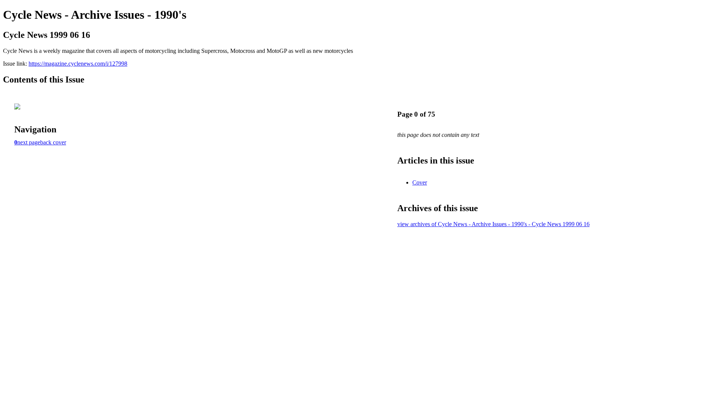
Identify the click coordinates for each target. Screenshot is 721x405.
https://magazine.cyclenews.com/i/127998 (78, 63)
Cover (419, 182)
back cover (53, 142)
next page (28, 142)
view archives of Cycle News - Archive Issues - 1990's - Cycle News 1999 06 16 (493, 224)
